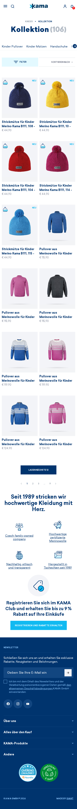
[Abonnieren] (68, 672)
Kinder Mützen (36, 46)
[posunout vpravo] (75, 46)
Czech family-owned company (19, 537)
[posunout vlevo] (2, 46)
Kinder (29, 21)
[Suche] (12, 6)
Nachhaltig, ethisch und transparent (19, 565)
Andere (9, 754)
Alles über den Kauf (18, 732)
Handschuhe (59, 46)
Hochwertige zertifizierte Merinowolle (58, 537)
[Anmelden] (65, 6)
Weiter (55, 484)
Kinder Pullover (12, 46)
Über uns (10, 721)
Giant (69, 798)
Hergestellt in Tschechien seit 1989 (58, 565)
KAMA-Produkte (16, 743)
